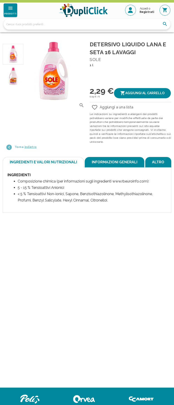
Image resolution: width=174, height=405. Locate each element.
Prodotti (10, 14)
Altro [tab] (158, 162)
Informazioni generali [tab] (114, 162)
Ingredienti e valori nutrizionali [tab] (43, 162)
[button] (142, 93)
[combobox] (87, 24)
